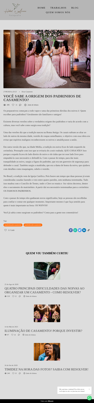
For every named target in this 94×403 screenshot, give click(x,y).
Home (42, 7)
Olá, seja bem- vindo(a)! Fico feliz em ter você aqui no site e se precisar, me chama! (72, 390)
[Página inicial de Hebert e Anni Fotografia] (15, 10)
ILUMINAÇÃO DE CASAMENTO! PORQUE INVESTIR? (43, 331)
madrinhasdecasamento (13, 225)
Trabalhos (58, 7)
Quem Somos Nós (58, 12)
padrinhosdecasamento (33, 225)
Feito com (47, 401)
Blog (75, 7)
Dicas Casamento (27, 92)
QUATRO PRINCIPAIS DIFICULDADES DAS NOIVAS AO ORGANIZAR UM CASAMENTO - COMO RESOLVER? (44, 290)
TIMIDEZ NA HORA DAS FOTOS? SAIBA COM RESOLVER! (46, 369)
